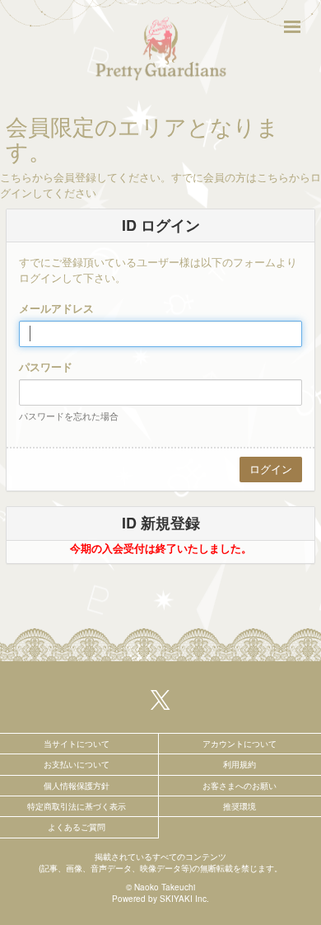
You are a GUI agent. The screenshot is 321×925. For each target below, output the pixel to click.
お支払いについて (76, 764)
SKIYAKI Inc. (184, 898)
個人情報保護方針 (76, 785)
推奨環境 (239, 806)
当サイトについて (76, 743)
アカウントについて (239, 743)
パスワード (45, 366)
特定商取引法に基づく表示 (76, 806)
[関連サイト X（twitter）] (160, 699)
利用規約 (239, 764)
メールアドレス (56, 308)
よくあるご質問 (76, 827)
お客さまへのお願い (239, 785)
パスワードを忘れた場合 (69, 415)
